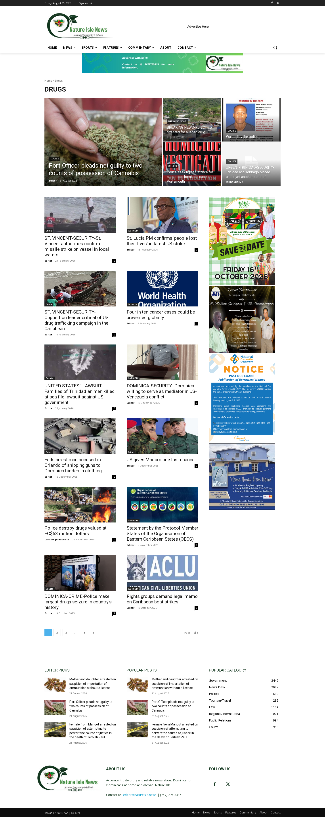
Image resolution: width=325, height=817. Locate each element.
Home (48, 80)
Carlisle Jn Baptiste (56, 539)
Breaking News (177, 121)
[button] (275, 47)
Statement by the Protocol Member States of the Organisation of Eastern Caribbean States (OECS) (162, 533)
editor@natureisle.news (140, 795)
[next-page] (93, 632)
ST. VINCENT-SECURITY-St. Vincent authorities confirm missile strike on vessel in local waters (76, 246)
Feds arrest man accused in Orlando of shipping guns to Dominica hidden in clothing (73, 465)
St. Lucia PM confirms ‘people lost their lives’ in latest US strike (162, 240)
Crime (49, 230)
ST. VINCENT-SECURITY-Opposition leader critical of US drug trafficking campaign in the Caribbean (76, 320)
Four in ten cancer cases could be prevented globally (161, 314)
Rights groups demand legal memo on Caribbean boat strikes (162, 599)
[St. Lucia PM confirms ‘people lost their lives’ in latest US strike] (162, 215)
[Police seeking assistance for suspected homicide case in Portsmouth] (192, 164)
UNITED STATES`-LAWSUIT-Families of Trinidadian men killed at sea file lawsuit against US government (79, 394)
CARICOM (133, 230)
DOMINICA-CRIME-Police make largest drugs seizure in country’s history (78, 602)
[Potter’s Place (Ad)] (242, 508)
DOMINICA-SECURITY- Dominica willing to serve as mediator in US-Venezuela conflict (162, 391)
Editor (48, 260)
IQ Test (75, 813)
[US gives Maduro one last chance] (162, 436)
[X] (278, 3)
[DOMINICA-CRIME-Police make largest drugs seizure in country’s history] (80, 573)
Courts (54, 158)
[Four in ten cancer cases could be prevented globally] (162, 288)
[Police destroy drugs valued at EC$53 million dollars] (80, 504)
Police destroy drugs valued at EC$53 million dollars (75, 530)
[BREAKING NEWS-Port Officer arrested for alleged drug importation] (192, 120)
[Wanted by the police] (251, 120)
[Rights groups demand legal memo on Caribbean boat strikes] (162, 573)
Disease (132, 304)
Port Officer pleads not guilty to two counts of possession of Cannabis (90, 706)
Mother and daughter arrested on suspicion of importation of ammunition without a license (92, 683)
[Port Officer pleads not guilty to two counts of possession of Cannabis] (103, 142)
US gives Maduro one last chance (161, 459)
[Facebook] (271, 3)
